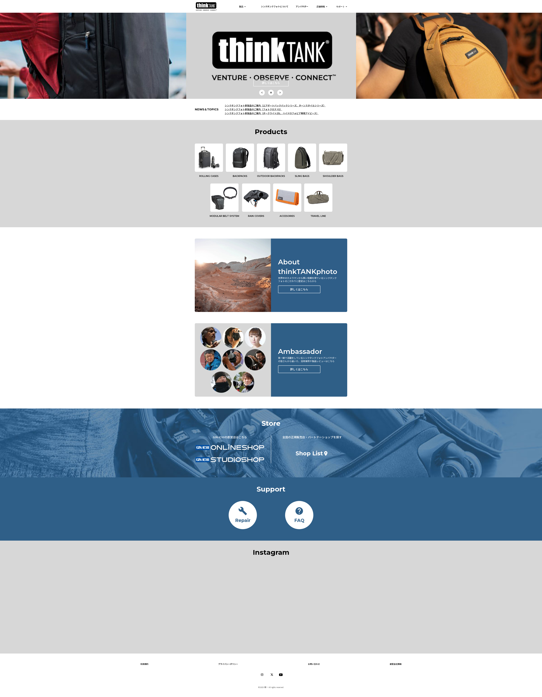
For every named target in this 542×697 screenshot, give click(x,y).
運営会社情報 (396, 664)
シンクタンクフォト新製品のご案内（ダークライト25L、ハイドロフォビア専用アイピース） (272, 113)
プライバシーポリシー (228, 664)
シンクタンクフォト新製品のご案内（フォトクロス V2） (253, 109)
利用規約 (144, 664)
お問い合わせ (314, 664)
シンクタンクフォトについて (277, 6)
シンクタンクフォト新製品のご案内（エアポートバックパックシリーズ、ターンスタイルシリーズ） (275, 105)
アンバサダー (302, 6)
